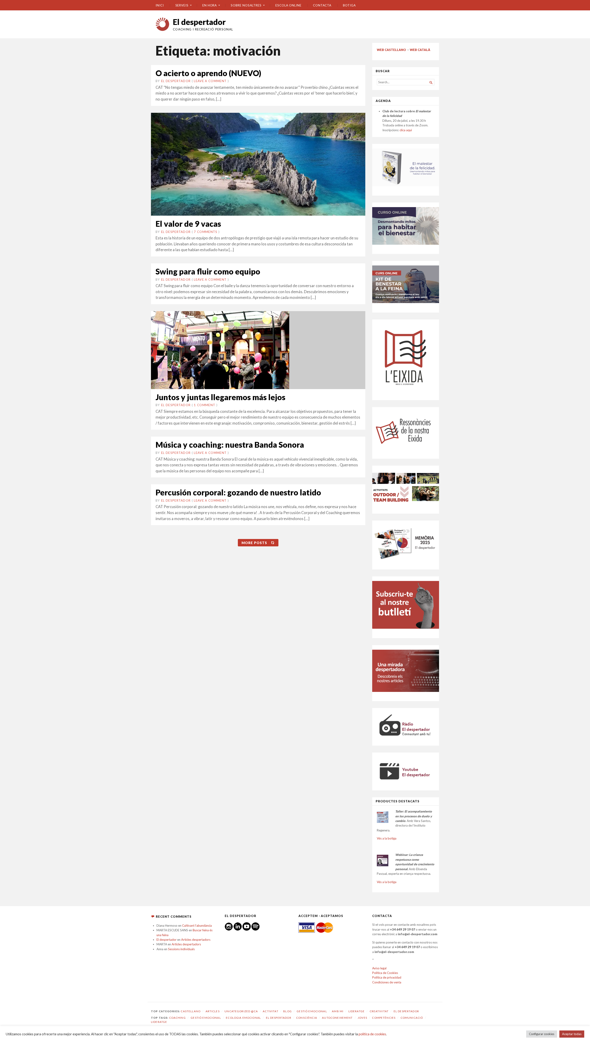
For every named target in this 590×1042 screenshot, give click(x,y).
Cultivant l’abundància (197, 925)
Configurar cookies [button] (541, 1034)
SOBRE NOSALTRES (246, 5)
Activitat (270, 1011)
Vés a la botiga (386, 838)
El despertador (199, 22)
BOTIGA (349, 5)
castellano (191, 1011)
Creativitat (379, 1011)
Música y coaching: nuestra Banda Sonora (230, 444)
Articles (213, 1011)
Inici (160, 5)
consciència (306, 1017)
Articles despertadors (195, 939)
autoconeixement (337, 1017)
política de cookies (372, 1034)
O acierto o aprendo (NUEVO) (208, 73)
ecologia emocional (243, 1017)
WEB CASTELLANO (391, 50)
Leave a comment (210, 81)
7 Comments (205, 232)
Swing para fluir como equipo (208, 271)
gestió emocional (206, 1017)
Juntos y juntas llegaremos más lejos (220, 397)
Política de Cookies (385, 973)
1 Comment (204, 405)
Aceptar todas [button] (571, 1034)
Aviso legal (379, 968)
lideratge (159, 1021)
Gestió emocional (312, 1011)
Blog (287, 1011)
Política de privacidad (386, 977)
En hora (209, 5)
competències (383, 1017)
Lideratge (356, 1011)
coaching (177, 1017)
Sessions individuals (181, 949)
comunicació (412, 1017)
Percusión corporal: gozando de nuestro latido (238, 492)
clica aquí (406, 130)
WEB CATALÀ (420, 50)
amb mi (337, 1011)
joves (362, 1017)
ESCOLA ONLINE (288, 5)
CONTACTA (322, 5)
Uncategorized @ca (241, 1011)
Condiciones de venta (386, 982)
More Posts (254, 543)
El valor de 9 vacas (188, 223)
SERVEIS (182, 5)
